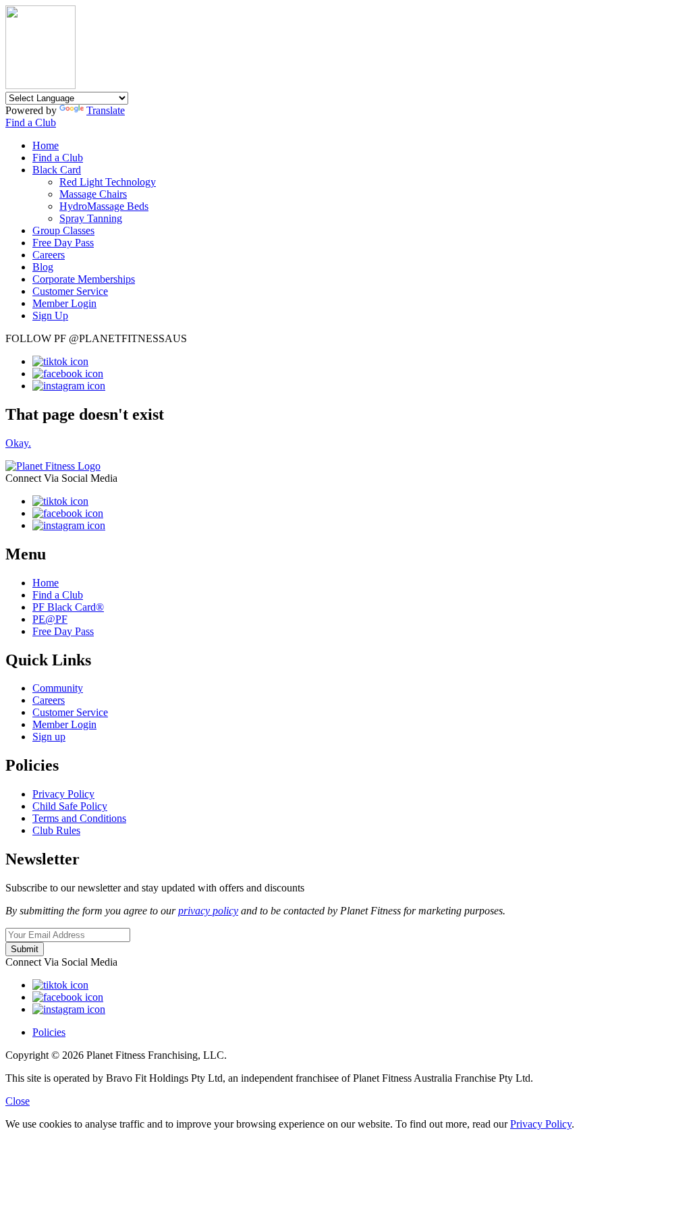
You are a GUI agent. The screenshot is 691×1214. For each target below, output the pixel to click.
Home (45, 145)
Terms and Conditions (79, 818)
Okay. (18, 443)
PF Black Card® (68, 607)
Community (57, 688)
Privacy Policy (63, 794)
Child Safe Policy (69, 806)
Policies (48, 1032)
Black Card (56, 169)
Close (17, 1101)
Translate (105, 110)
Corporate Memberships (83, 279)
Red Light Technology (107, 182)
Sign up (48, 736)
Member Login (64, 303)
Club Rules (56, 830)
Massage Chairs (93, 194)
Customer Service (70, 291)
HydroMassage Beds (103, 206)
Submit (24, 949)
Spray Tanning (90, 218)
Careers (48, 254)
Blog (42, 267)
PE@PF (49, 619)
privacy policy (208, 910)
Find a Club (30, 122)
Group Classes (63, 230)
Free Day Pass (63, 242)
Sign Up (50, 315)
